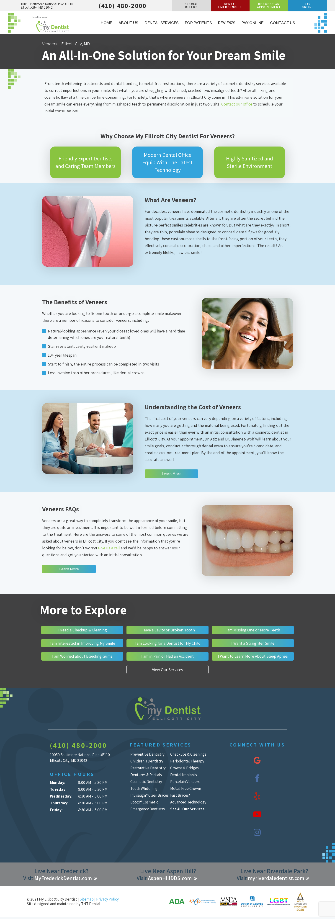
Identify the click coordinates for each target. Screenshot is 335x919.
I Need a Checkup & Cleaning (82, 630)
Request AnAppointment (269, 6)
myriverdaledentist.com (276, 878)
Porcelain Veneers (185, 781)
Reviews (226, 23)
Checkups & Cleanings (188, 754)
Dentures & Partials (146, 774)
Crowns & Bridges (184, 767)
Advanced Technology (188, 802)
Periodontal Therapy (187, 761)
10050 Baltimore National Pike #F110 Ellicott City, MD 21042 (47, 5)
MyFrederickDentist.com (63, 878)
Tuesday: (58, 789)
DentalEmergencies (230, 6)
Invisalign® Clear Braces (149, 795)
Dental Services (161, 23)
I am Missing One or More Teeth (252, 630)
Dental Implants (183, 774)
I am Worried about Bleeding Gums (82, 656)
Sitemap (87, 899)
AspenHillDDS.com (170, 878)
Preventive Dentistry (147, 754)
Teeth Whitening (143, 788)
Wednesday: (61, 796)
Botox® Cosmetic (144, 802)
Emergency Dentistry (147, 808)
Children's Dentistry (146, 761)
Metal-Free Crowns (185, 788)
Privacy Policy (107, 899)
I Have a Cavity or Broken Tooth (167, 630)
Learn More (171, 473)
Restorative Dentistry (148, 767)
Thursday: (59, 803)
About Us (128, 23)
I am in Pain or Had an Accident (167, 656)
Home (106, 23)
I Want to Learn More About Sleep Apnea (253, 656)
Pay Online (252, 23)
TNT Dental (90, 903)
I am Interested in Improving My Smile (82, 643)
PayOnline (308, 6)
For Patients (198, 23)
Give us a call (109, 548)
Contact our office (236, 104)
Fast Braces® (180, 795)
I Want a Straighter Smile (252, 643)
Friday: (56, 809)
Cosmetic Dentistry (146, 781)
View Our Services (167, 669)
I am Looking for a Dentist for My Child (168, 643)
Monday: (57, 782)
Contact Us (282, 23)
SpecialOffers (191, 6)
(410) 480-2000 (123, 6)
